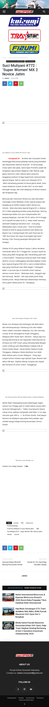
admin (7, 78)
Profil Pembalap (30, 61)
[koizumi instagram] (24, 21)
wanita (9, 534)
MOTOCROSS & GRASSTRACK (18, 58)
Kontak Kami (30, 698)
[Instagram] (24, 689)
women (16, 534)
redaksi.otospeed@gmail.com (30, 673)
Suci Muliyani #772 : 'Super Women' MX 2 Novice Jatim (24, 531)
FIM (22, 523)
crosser (15, 523)
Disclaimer (40, 698)
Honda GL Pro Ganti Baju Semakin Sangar (37, 563)
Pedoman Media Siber (26, 700)
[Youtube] (31, 689)
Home (4, 58)
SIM (37, 528)
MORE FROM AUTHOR (33, 588)
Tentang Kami (11, 698)
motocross (29, 523)
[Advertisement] (24, 104)
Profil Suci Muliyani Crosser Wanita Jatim (20, 528)
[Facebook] (18, 689)
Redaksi (21, 698)
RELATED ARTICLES (15, 588)
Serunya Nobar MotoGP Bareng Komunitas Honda (12, 563)
